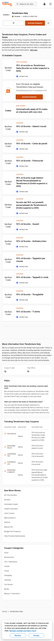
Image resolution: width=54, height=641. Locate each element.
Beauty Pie (8, 527)
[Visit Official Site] (48, 23)
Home (4, 611)
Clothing (7, 580)
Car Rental (8, 584)
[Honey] (7, 4)
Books (6, 589)
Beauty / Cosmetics (12, 593)
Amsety (7, 500)
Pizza (6, 553)
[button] (50, 4)
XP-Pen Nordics (10, 495)
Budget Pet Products (12, 531)
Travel (6, 571)
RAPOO (7, 522)
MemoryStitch (10, 518)
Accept (36, 635)
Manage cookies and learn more (22, 631)
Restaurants (9, 557)
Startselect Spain (11, 504)
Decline (18, 635)
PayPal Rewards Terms (24, 90)
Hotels (6, 566)
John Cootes (9, 513)
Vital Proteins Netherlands (14, 536)
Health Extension (11, 509)
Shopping (8, 575)
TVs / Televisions (10, 562)
